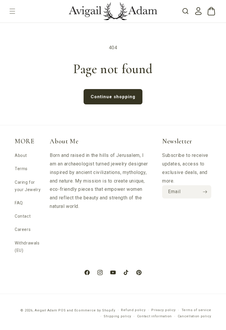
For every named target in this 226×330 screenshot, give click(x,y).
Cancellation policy (194, 316)
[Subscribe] (204, 191)
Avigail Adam (46, 310)
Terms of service (196, 310)
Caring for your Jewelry (28, 186)
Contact (23, 216)
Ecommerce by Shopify (94, 310)
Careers (23, 229)
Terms (21, 168)
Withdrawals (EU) (27, 247)
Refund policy (133, 310)
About (21, 155)
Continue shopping (113, 96)
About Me (64, 141)
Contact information (154, 316)
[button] (12, 11)
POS (62, 310)
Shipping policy (117, 316)
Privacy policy (163, 310)
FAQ (19, 203)
